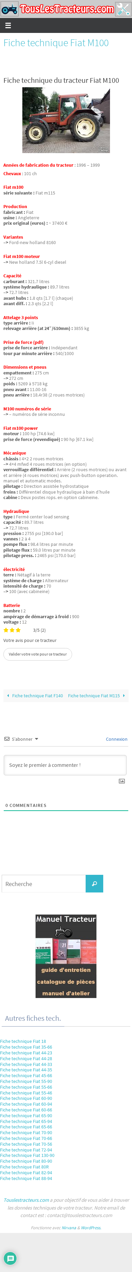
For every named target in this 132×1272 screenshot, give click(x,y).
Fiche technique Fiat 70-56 (26, 1144)
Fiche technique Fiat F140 (37, 696)
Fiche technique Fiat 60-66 (26, 1110)
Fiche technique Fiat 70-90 (26, 1132)
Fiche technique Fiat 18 (23, 1041)
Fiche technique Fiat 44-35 (26, 1070)
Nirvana (69, 1228)
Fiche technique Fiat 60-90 (26, 1098)
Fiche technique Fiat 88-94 (26, 1178)
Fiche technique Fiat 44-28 (26, 1058)
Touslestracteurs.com (26, 1200)
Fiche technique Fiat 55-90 (26, 1081)
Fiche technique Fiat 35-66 (26, 1047)
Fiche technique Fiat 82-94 (26, 1172)
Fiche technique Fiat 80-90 (26, 1161)
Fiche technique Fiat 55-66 (26, 1087)
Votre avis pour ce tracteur (30, 640)
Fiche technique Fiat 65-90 (26, 1115)
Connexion (116, 739)
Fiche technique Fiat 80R (24, 1167)
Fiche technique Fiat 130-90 (27, 1155)
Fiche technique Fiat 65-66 (26, 1127)
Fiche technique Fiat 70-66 (26, 1138)
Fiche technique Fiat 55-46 (26, 1093)
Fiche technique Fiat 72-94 (26, 1150)
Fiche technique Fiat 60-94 (26, 1104)
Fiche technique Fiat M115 (94, 696)
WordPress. (91, 1228)
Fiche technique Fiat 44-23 (26, 1053)
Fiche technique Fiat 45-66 (26, 1075)
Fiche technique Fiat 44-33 (26, 1064)
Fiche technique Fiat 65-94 (26, 1121)
